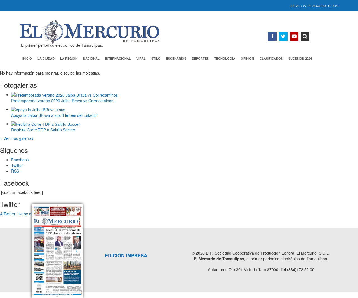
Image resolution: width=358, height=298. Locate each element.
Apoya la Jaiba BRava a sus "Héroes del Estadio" (54, 115)
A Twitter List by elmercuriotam (27, 213)
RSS (15, 171)
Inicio (27, 58)
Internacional (118, 58)
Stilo (156, 58)
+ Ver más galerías (16, 138)
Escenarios (176, 58)
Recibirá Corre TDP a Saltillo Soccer (43, 129)
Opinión (247, 58)
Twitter (17, 165)
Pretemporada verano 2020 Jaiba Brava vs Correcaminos (62, 100)
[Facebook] (272, 36)
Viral (141, 58)
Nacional (91, 58)
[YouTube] (294, 36)
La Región (68, 58)
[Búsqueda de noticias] (305, 36)
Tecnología (224, 58)
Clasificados (271, 58)
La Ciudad (46, 58)
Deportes (200, 58)
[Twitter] (283, 36)
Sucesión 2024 (300, 58)
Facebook (20, 159)
